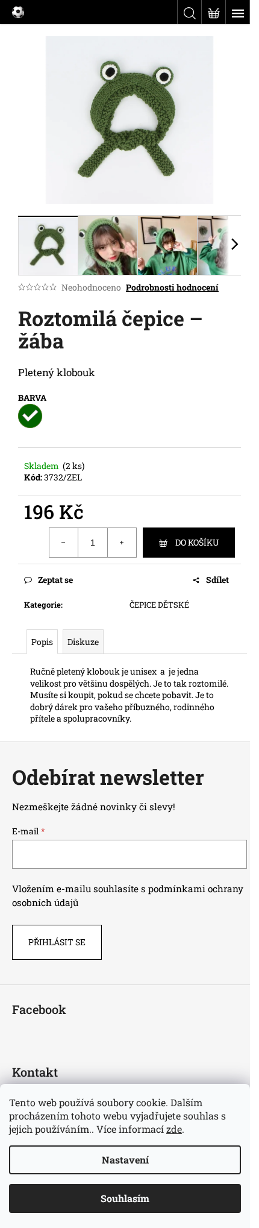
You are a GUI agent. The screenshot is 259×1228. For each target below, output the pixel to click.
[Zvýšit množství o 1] (121, 542)
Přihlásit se (57, 942)
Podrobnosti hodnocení (172, 287)
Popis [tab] (42, 641)
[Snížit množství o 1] (63, 542)
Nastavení (125, 1159)
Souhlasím (125, 1198)
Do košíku (197, 542)
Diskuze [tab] (83, 641)
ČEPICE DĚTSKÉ (159, 604)
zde (174, 1129)
